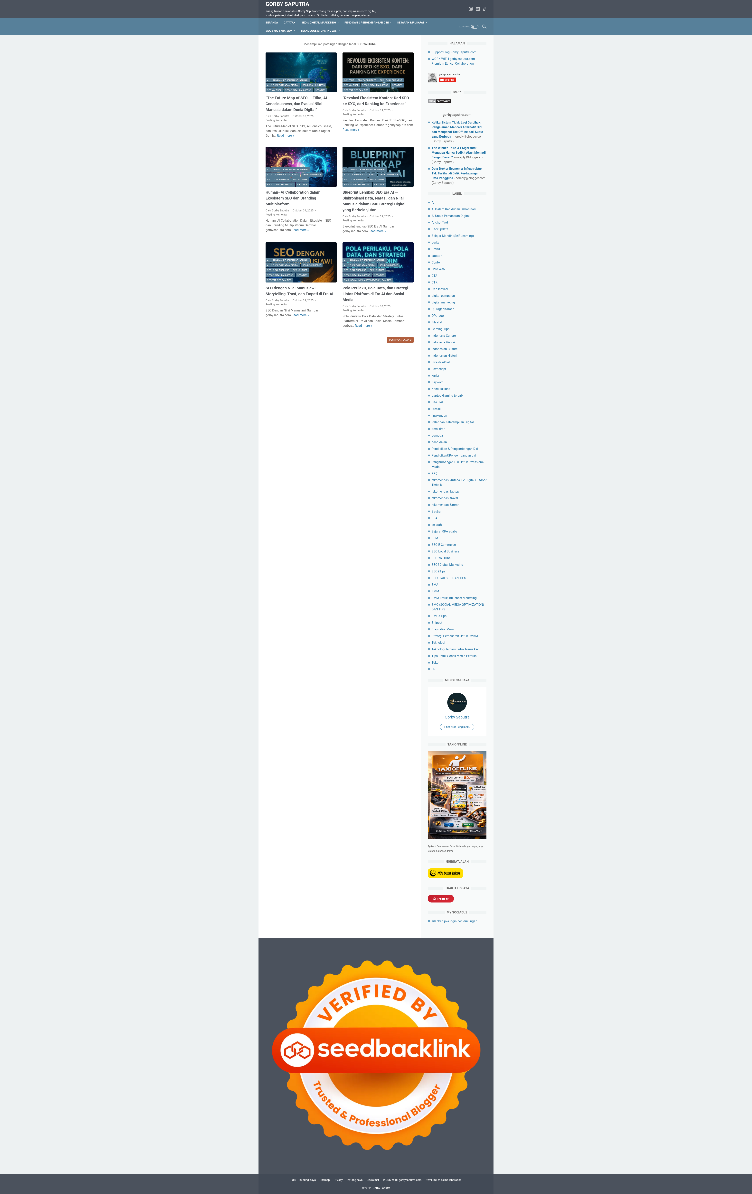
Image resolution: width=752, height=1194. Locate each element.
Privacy (338, 1179)
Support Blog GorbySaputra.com (454, 52)
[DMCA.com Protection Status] (439, 102)
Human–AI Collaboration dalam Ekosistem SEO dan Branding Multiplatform (293, 198)
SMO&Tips (439, 616)
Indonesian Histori (444, 355)
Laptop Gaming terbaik (447, 395)
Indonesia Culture (444, 336)
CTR (434, 282)
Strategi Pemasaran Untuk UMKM (455, 636)
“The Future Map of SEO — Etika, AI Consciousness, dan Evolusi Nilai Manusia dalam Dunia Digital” (296, 104)
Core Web (438, 269)
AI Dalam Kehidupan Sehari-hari (290, 80)
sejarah (437, 525)
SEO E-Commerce (367, 80)
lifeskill (436, 409)
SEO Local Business (314, 85)
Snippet (437, 623)
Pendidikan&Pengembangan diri (454, 455)
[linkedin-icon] (478, 9)
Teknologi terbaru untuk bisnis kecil (456, 649)
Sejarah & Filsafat (410, 22)
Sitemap (325, 1179)
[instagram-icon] (471, 9)
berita (435, 242)
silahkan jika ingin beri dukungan (454, 921)
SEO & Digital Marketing (318, 22)
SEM (435, 538)
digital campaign (443, 296)
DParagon (439, 316)
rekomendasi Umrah (445, 505)
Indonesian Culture (444, 349)
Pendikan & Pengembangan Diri (366, 22)
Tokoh (436, 662)
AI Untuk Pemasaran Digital (283, 85)
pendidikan (439, 442)
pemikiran (438, 429)
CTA (434, 276)
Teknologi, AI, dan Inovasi (319, 30)
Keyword (438, 382)
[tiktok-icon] (484, 9)
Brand (436, 249)
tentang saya (355, 1179)
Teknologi (438, 642)
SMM (435, 591)
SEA (434, 518)
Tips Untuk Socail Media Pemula (454, 656)
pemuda (437, 435)
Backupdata (440, 229)
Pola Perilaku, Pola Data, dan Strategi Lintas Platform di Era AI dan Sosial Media (375, 294)
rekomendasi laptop (445, 491)
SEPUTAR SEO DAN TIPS (356, 90)
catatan (437, 256)
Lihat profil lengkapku (457, 726)
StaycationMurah (444, 629)
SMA (435, 585)
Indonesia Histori (443, 342)
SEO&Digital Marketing (298, 90)
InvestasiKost (441, 362)
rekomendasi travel (445, 498)
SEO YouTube (274, 90)
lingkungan (439, 415)
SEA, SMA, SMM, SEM (279, 30)
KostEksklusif (441, 389)
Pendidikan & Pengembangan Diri (455, 449)
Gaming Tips (440, 329)
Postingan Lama (399, 339)
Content (349, 80)
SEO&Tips (320, 90)
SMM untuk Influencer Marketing (454, 598)
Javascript (439, 369)
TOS (293, 1179)
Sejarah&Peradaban (445, 531)
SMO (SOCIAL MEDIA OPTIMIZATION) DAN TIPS (367, 280)
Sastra (436, 511)
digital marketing (443, 302)
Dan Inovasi (440, 289)
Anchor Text (440, 222)
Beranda (272, 22)
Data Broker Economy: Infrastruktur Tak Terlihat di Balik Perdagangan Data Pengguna (457, 173)
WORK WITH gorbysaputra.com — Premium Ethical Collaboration (422, 1179)
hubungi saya (307, 1179)
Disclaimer (373, 1179)
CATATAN (290, 22)
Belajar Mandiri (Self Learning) (453, 236)
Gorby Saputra (287, 4)
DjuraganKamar (443, 309)
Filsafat (437, 322)
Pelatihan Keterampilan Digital (453, 422)
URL (434, 669)
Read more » (285, 135)
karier (435, 375)
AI (268, 80)
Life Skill (438, 402)
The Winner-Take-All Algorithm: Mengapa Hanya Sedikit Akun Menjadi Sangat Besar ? (459, 152)
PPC (434, 473)
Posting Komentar (277, 120)
